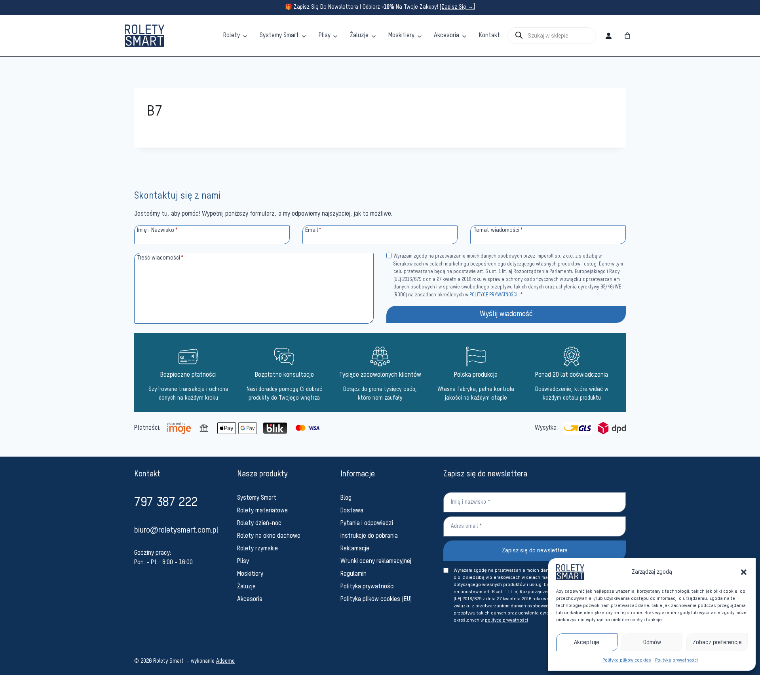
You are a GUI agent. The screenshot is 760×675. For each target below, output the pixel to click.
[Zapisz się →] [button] (457, 7)
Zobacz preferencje (717, 642)
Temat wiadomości (498, 230)
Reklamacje (354, 549)
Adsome (225, 661)
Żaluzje (359, 35)
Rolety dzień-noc (259, 523)
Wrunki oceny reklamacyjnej (375, 561)
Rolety (231, 35)
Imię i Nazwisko (157, 230)
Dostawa (351, 511)
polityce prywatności (506, 620)
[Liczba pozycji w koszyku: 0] (627, 36)
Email (313, 230)
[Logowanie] (608, 36)
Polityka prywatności (676, 660)
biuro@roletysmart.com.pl (176, 531)
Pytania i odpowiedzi (366, 523)
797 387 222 (166, 502)
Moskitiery (401, 35)
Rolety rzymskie (257, 549)
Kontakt (489, 35)
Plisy (325, 35)
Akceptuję (586, 642)
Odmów (652, 642)
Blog (346, 498)
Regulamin (353, 574)
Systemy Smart (279, 35)
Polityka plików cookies (626, 660)
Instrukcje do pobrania (369, 536)
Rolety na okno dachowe (268, 536)
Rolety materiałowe (262, 511)
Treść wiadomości (160, 258)
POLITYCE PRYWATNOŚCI (494, 295)
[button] (744, 572)
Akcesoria (446, 35)
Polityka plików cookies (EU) (376, 599)
